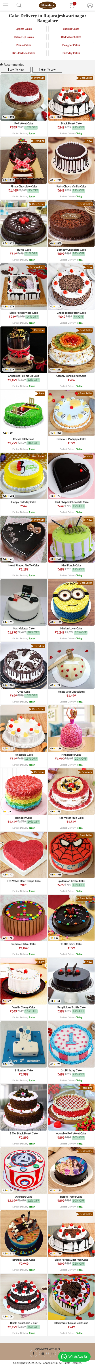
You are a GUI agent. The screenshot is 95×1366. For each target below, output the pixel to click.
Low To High (16, 69)
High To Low (47, 69)
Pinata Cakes (23, 45)
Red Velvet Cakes (71, 37)
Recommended (13, 64)
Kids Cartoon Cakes (23, 53)
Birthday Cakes (71, 53)
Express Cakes (71, 29)
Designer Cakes (71, 45)
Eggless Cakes (24, 29)
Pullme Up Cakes (24, 37)
